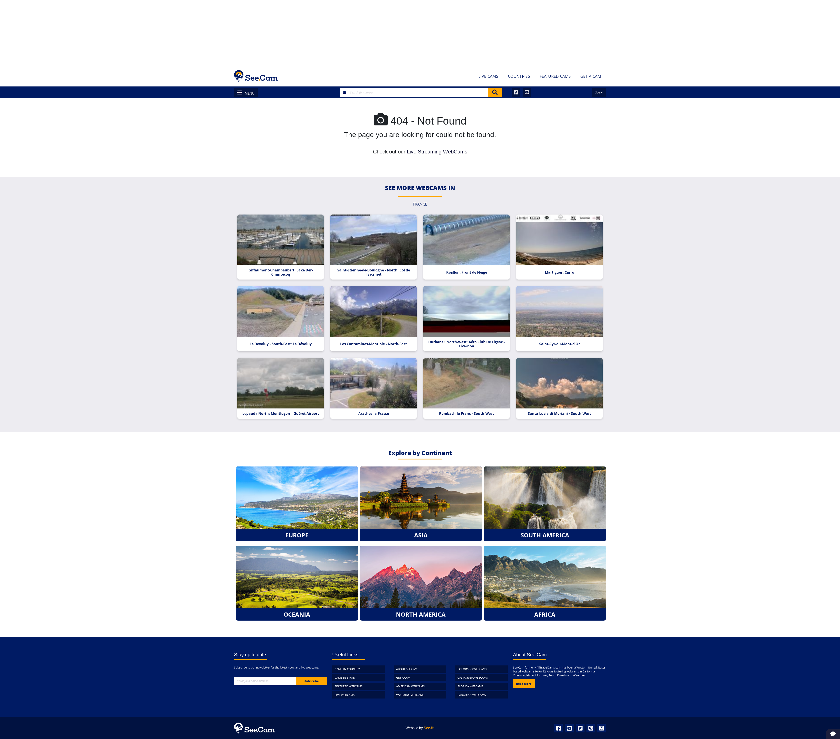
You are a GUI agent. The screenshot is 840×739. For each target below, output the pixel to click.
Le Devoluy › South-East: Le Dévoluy (281, 344)
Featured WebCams (348, 686)
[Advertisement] (420, 32)
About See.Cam (406, 669)
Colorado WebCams (472, 669)
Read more (524, 684)
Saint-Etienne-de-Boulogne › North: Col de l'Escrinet (373, 272)
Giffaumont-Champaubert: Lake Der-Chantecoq (280, 272)
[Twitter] (580, 728)
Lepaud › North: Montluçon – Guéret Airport (280, 414)
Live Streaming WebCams (437, 152)
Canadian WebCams (471, 695)
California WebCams (472, 677)
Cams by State (345, 677)
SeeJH (599, 92)
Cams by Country (347, 669)
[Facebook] (558, 728)
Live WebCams (345, 695)
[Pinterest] (590, 728)
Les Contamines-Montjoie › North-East (373, 344)
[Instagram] (601, 728)
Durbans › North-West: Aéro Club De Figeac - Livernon (466, 344)
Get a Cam (403, 677)
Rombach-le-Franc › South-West (466, 414)
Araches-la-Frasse (373, 414)
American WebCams (410, 686)
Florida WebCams (470, 686)
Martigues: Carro (559, 272)
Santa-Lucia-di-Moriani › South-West (559, 414)
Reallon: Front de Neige (466, 272)
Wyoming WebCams (410, 695)
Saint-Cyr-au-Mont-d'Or (559, 344)
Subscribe (311, 681)
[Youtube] (569, 728)
